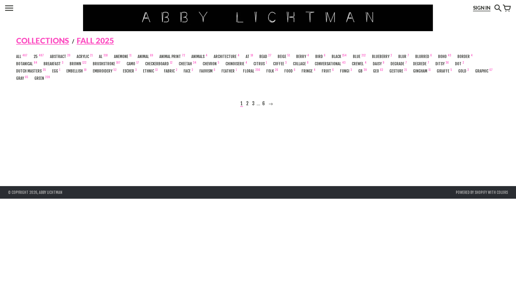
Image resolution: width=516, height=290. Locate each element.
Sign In (481, 8)
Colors (502, 192)
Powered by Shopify (471, 192)
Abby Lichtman (50, 192)
